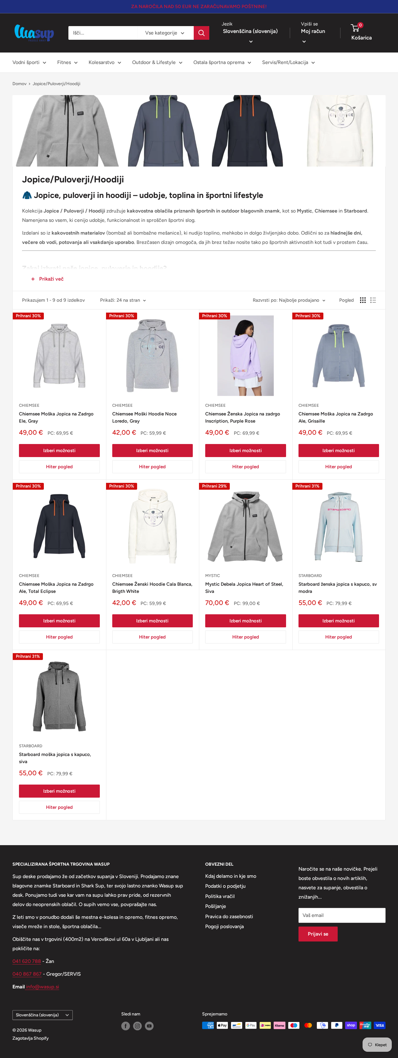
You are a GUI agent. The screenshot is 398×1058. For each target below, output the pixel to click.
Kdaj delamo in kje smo (230, 876)
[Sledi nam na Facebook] (125, 1026)
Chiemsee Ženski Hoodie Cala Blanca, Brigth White (152, 587)
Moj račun (313, 31)
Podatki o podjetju (225, 886)
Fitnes (64, 62)
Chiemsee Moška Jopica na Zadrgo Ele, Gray (56, 417)
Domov (19, 83)
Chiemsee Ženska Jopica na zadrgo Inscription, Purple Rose (242, 417)
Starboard (310, 575)
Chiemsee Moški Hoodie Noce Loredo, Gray (144, 417)
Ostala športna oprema (218, 62)
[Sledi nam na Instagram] (137, 1026)
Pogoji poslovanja (224, 926)
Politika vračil (220, 896)
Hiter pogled (59, 466)
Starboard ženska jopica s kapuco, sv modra (337, 587)
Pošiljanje (215, 906)
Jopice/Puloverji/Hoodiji (56, 83)
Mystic (212, 575)
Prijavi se (318, 934)
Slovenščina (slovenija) (37, 1014)
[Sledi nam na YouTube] (149, 1026)
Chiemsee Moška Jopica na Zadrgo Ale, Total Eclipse (56, 587)
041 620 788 (26, 961)
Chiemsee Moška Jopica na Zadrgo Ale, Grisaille (335, 417)
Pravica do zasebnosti (229, 916)
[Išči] (201, 33)
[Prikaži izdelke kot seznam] (373, 300)
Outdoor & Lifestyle (154, 62)
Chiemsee (29, 405)
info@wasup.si (42, 987)
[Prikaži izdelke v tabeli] (363, 300)
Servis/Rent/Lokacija (285, 62)
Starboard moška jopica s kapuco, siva (55, 758)
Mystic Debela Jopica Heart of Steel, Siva (244, 587)
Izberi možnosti (59, 450)
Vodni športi (25, 62)
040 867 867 (27, 974)
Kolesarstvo (101, 62)
